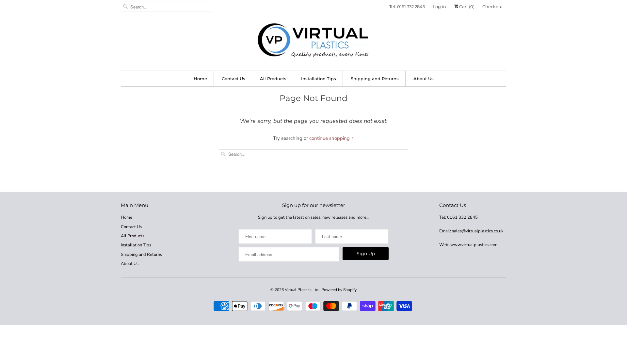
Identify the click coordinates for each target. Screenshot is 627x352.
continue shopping (330, 138)
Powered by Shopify (339, 289)
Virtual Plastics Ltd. (302, 289)
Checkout (492, 6)
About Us (423, 78)
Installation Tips (318, 78)
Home (200, 78)
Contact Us (233, 78)
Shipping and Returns (375, 78)
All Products (273, 78)
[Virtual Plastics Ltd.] (313, 41)
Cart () (466, 6)
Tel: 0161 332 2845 (407, 6)
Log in (439, 6)
